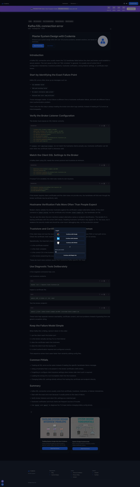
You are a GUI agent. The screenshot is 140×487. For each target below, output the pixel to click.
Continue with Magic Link (70, 255)
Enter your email (59, 249)
